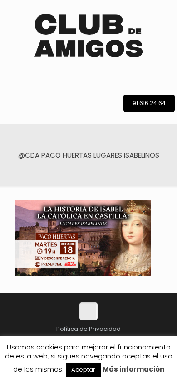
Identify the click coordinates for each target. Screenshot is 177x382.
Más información (133, 369)
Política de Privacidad (88, 329)
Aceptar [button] (83, 369)
